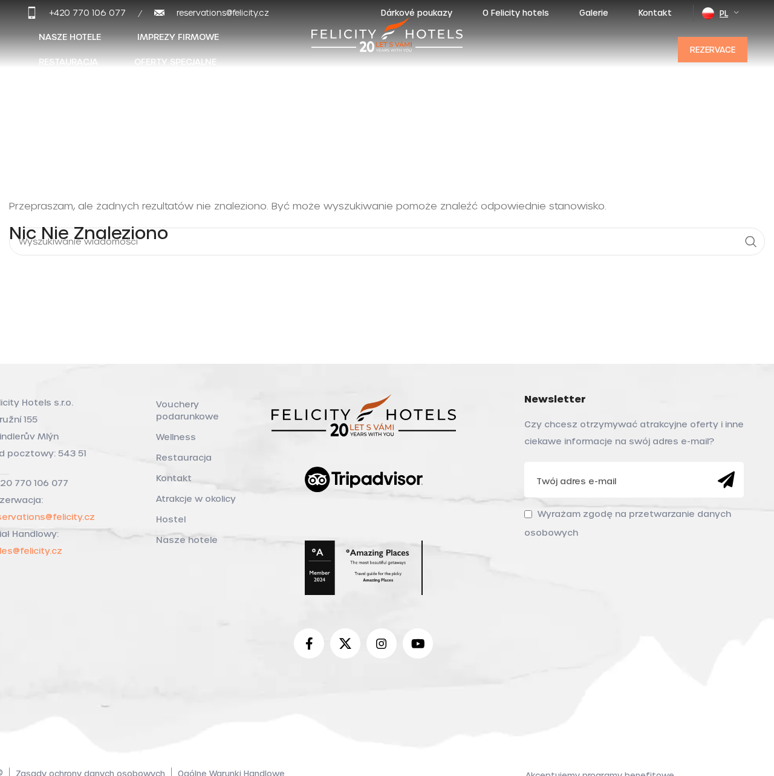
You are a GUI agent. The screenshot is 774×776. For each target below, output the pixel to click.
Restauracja (184, 457)
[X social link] (345, 643)
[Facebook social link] (309, 643)
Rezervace (712, 49)
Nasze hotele (187, 539)
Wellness (176, 437)
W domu (25, 104)
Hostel (171, 519)
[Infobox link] (76, 13)
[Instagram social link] (381, 643)
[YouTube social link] (418, 643)
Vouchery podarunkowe (187, 410)
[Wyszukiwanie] (751, 241)
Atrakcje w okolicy (196, 498)
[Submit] (726, 480)
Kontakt (174, 478)
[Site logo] (387, 47)
